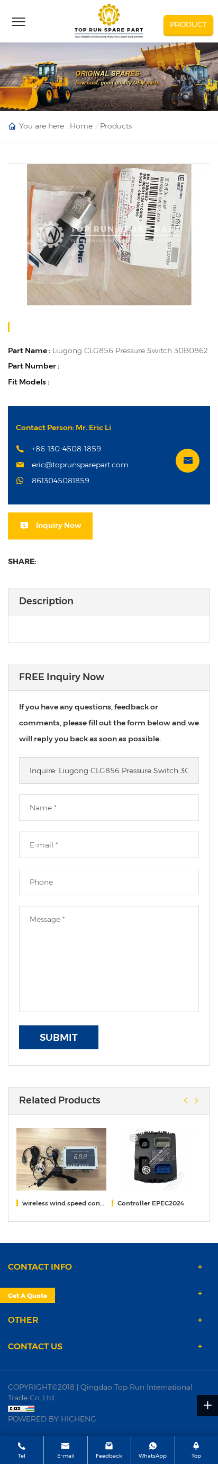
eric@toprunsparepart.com (80, 464)
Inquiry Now (58, 525)
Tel (21, 1456)
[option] (109, 234)
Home (81, 126)
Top (196, 1456)
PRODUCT (188, 24)
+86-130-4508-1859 (66, 448)
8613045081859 (60, 480)
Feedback (109, 1456)
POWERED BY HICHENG (52, 1419)
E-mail (66, 1456)
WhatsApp (153, 1456)
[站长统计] (109, 1408)
